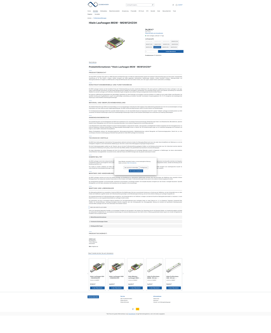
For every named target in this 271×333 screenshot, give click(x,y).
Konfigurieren (143, 167)
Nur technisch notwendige (131, 167)
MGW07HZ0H (158, 44)
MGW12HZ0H (157, 47)
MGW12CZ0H (149, 47)
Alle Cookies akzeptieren (136, 171)
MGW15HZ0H (174, 47)
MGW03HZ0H (166, 41)
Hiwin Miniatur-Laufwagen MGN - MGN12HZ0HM (134, 277)
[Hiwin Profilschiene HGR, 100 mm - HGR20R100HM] (173, 268)
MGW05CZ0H (175, 41)
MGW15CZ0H (165, 47)
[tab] (92, 62)
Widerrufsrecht (123, 300)
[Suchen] (152, 4)
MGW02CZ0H (149, 41)
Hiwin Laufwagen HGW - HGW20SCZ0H (116, 277)
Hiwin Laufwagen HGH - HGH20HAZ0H (97, 277)
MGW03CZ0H (158, 41)
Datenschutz (156, 298)
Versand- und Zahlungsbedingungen (162, 302)
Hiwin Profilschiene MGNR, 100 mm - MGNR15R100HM (153, 277)
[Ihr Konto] (173, 4)
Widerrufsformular (124, 302)
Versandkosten (131, 313)
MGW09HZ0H (175, 44)
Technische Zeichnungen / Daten (99, 221)
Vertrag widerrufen (93, 296)
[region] (115, 43)
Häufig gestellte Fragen (97, 226)
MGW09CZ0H (166, 44)
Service (122, 296)
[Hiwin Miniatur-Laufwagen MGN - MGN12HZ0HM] (135, 268)
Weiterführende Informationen (98, 217)
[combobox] (138, 4)
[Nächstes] (183, 273)
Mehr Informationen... (132, 163)
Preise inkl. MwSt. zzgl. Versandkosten (154, 33)
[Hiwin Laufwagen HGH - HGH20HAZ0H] (97, 268)
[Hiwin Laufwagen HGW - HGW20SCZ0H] (116, 268)
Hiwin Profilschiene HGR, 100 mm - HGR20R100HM (172, 277)
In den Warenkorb (171, 51)
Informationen (157, 296)
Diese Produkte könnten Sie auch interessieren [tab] (100, 253)
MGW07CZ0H (149, 44)
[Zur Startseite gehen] (98, 4)
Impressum (155, 300)
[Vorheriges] (88, 273)
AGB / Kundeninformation (126, 298)
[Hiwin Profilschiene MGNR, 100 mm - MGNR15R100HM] (154, 268)
